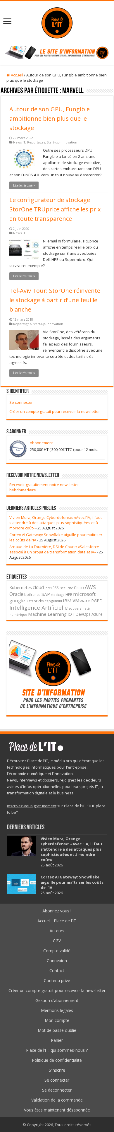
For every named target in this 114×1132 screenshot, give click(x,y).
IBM (67, 600)
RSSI (56, 587)
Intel (48, 588)
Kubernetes (20, 587)
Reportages (36, 142)
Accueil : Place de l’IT (56, 921)
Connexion (57, 960)
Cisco (79, 587)
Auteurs (57, 930)
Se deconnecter (57, 1090)
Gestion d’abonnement (56, 1000)
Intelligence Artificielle (38, 607)
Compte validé (56, 950)
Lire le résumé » (24, 185)
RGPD (97, 600)
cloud (38, 587)
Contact (56, 970)
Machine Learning (47, 614)
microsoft (84, 594)
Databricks (35, 601)
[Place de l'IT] (57, 22)
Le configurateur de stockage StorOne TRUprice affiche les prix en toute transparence (55, 209)
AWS (90, 587)
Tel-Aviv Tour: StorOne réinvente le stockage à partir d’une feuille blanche (54, 300)
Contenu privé (57, 980)
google (17, 600)
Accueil (16, 75)
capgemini (53, 601)
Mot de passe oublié (57, 1030)
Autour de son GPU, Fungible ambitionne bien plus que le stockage (49, 118)
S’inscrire (57, 1070)
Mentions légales (57, 1010)
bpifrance (32, 594)
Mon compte (57, 1020)
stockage (58, 594)
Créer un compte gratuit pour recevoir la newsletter (54, 411)
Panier (57, 1040)
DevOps (83, 614)
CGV (57, 940)
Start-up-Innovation (62, 142)
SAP (46, 594)
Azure (97, 614)
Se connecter (21, 402)
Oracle (16, 594)
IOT (71, 614)
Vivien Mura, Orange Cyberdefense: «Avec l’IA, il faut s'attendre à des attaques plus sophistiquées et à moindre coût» (55, 523)
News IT (19, 142)
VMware (81, 600)
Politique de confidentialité (57, 1060)
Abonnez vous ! (56, 911)
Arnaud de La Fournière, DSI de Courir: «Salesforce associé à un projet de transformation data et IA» (54, 549)
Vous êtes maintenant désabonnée (57, 1110)
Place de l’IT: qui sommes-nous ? (57, 1050)
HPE (68, 594)
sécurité (67, 588)
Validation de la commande (57, 1100)
